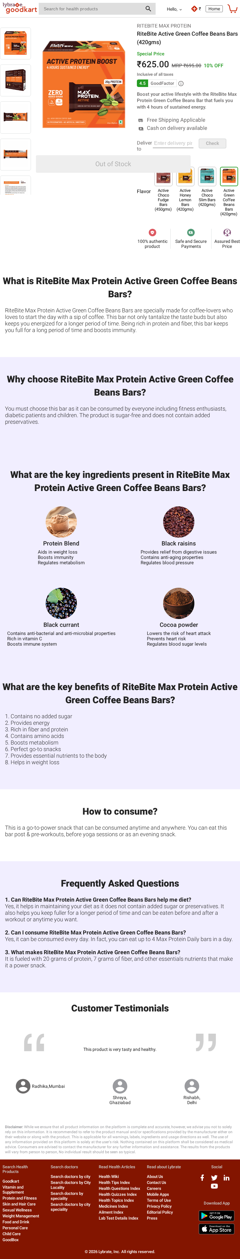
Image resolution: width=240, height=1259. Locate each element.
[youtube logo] (214, 1188)
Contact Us (156, 1182)
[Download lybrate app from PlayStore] (216, 1220)
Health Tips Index (114, 1182)
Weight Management (20, 1216)
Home (214, 8)
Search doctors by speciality (67, 1196)
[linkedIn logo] (226, 1180)
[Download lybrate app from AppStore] (216, 1233)
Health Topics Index (116, 1200)
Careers (154, 1188)
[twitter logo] (214, 1180)
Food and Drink (15, 1222)
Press (152, 1218)
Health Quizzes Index (118, 1194)
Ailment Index (111, 1212)
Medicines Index (113, 1206)
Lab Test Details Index (118, 1218)
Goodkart (10, 1181)
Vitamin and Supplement (13, 1190)
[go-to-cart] (233, 9)
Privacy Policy (159, 1206)
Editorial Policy (160, 1212)
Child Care (11, 1233)
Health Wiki (109, 1176)
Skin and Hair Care (19, 1204)
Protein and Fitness (19, 1198)
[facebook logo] (202, 1180)
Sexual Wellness (17, 1210)
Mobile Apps (158, 1194)
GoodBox (10, 1239)
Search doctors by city (70, 1176)
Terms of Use (159, 1200)
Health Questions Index (119, 1188)
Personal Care (15, 1228)
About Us (155, 1176)
